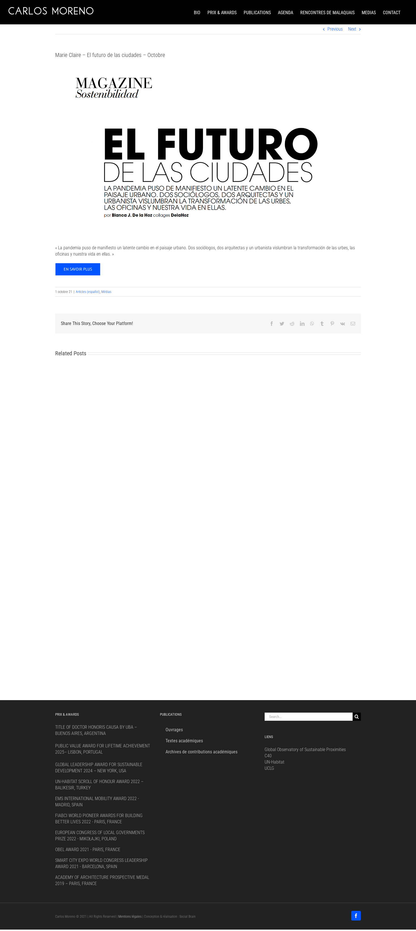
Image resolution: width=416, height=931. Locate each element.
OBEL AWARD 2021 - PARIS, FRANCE (87, 849)
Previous (335, 29)
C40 (268, 755)
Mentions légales (129, 917)
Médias (106, 292)
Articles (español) (88, 292)
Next (352, 29)
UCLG (269, 768)
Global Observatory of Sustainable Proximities (305, 749)
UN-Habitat (274, 762)
